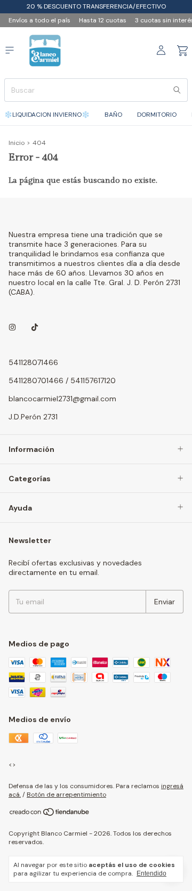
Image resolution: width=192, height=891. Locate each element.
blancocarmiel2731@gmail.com (62, 398)
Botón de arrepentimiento (66, 794)
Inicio (17, 143)
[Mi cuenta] (161, 50)
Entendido (151, 873)
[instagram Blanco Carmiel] (12, 327)
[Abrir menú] (9, 50)
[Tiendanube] (50, 814)
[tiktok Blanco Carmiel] (34, 327)
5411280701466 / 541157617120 (62, 380)
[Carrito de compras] (182, 50)
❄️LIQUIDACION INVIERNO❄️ (47, 114)
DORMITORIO (157, 114)
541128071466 (33, 362)
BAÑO (113, 114)
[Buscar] (177, 90)
